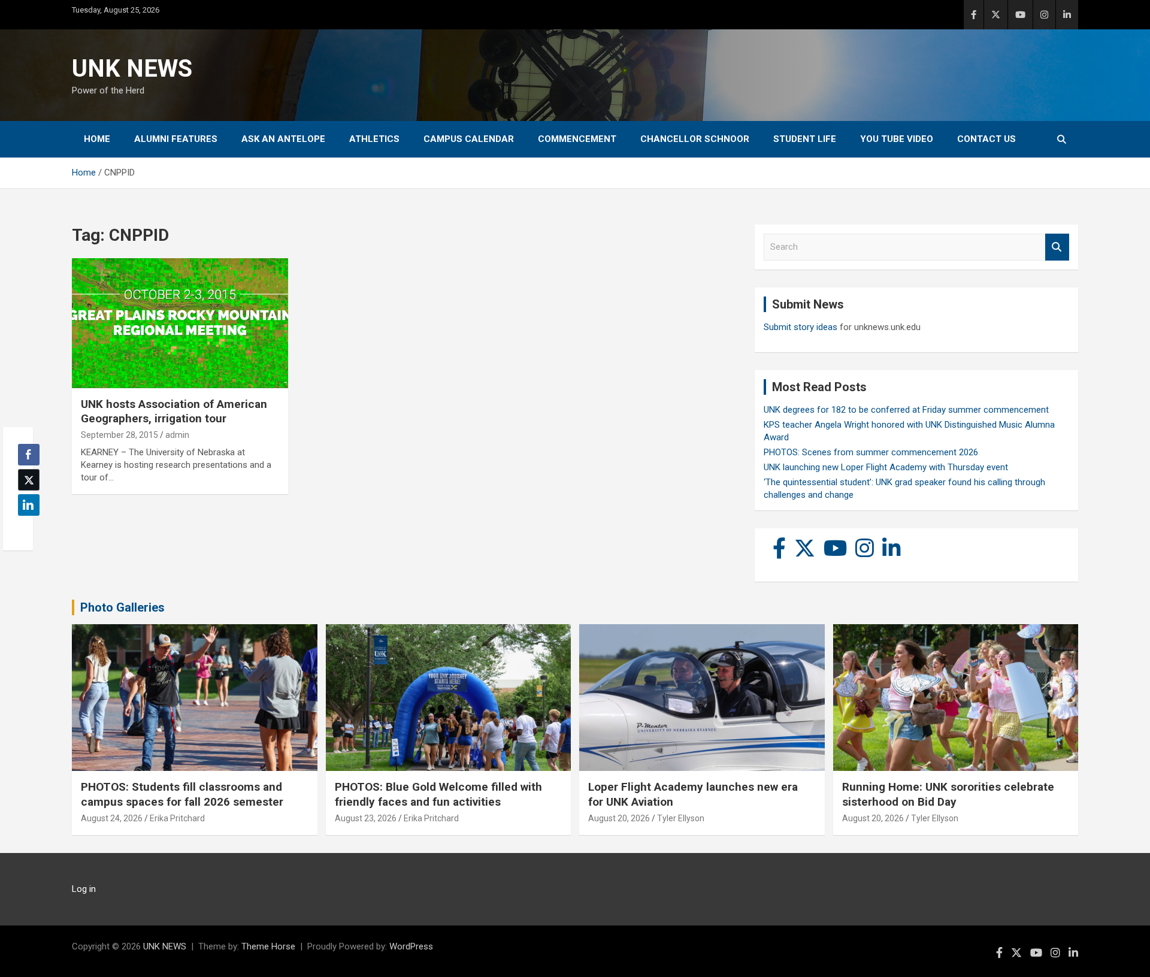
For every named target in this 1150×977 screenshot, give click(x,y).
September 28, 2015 (119, 435)
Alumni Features (175, 139)
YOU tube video (896, 139)
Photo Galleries (122, 607)
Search (1057, 247)
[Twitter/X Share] (29, 480)
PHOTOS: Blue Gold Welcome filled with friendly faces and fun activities (438, 794)
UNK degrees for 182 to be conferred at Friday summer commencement (906, 409)
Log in (84, 889)
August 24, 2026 (112, 818)
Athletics (374, 139)
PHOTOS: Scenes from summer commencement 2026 (871, 452)
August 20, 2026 (619, 818)
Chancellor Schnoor (694, 139)
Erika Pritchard (177, 818)
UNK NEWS (132, 69)
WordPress (411, 946)
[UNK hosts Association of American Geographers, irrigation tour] (180, 323)
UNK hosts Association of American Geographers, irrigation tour (174, 411)
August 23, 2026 (366, 818)
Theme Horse (268, 946)
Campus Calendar (468, 139)
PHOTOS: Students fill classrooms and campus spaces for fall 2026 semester (182, 794)
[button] (25, 528)
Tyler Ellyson (680, 818)
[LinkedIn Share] (29, 505)
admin (177, 435)
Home (97, 139)
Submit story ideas (800, 327)
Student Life (804, 139)
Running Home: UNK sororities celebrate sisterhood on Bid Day (948, 794)
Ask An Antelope (283, 139)
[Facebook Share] (29, 454)
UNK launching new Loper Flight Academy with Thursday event (886, 467)
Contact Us (986, 139)
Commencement (577, 139)
